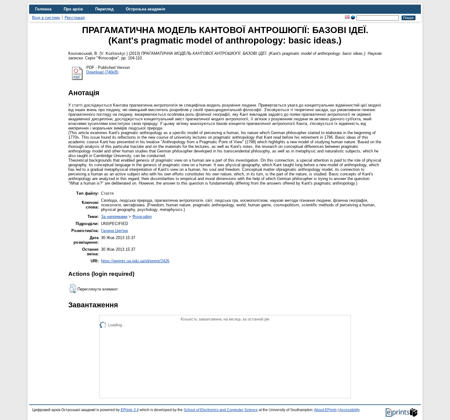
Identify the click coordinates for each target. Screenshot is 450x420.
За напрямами (114, 216)
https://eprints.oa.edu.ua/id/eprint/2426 (135, 261)
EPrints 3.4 (130, 410)
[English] (347, 17)
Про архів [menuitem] (73, 9)
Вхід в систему (46, 17)
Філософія (142, 216)
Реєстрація (75, 17)
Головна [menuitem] (43, 9)
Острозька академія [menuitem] (145, 9)
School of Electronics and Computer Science (221, 410)
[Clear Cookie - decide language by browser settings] (353, 17)
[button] (72, 288)
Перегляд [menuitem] (104, 9)
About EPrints (325, 410)
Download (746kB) (102, 72)
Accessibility (349, 410)
